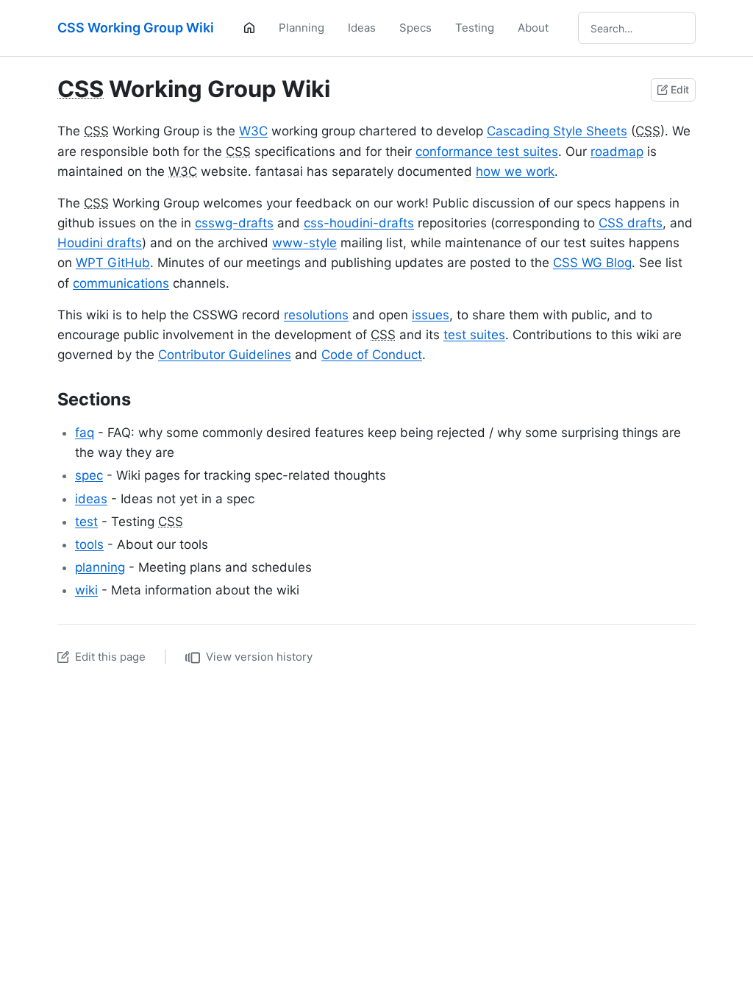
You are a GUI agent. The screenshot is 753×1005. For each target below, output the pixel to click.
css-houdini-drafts (359, 223)
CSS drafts (631, 223)
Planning (301, 28)
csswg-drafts (234, 223)
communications (121, 283)
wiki (86, 590)
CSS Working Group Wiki (135, 27)
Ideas (362, 28)
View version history (259, 657)
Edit (680, 89)
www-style (304, 242)
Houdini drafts (99, 242)
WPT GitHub (113, 262)
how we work (515, 171)
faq (84, 432)
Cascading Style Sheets (557, 131)
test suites (474, 334)
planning (100, 567)
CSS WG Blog (592, 262)
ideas (91, 498)
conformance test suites (486, 151)
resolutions (316, 315)
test (86, 521)
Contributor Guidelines (224, 354)
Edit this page (110, 657)
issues (430, 315)
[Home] (249, 28)
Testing (474, 28)
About (533, 28)
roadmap (616, 151)
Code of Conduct (371, 354)
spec (89, 475)
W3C (253, 131)
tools (89, 544)
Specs (415, 28)
